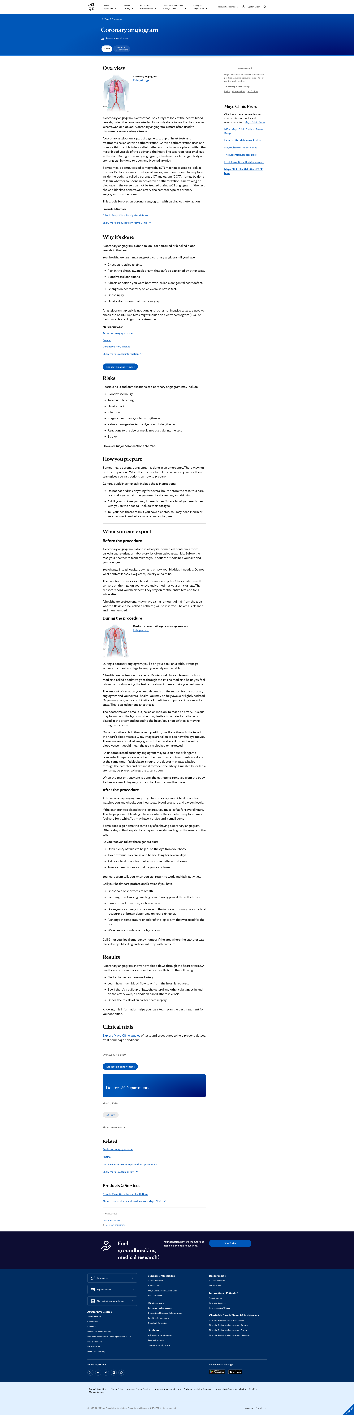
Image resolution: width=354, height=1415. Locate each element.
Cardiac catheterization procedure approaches (130, 1164)
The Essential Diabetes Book (240, 154)
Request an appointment (120, 366)
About (107, 48)
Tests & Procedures (113, 19)
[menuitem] (107, 48)
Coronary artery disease (116, 346)
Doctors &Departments (122, 48)
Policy (227, 91)
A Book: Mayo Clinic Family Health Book (125, 215)
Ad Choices (253, 91)
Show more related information (121, 353)
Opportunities (238, 91)
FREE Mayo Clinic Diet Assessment (244, 162)
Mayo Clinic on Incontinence (240, 147)
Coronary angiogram (129, 30)
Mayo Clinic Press (255, 122)
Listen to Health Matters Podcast (243, 140)
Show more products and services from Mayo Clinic (132, 1201)
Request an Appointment (117, 38)
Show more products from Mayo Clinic (125, 222)
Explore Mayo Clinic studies (121, 1035)
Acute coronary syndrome (118, 333)
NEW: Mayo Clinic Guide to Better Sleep (243, 131)
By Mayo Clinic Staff (114, 1054)
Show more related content (118, 1171)
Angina (107, 340)
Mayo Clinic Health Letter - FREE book (243, 171)
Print (112, 1114)
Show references (112, 1127)
